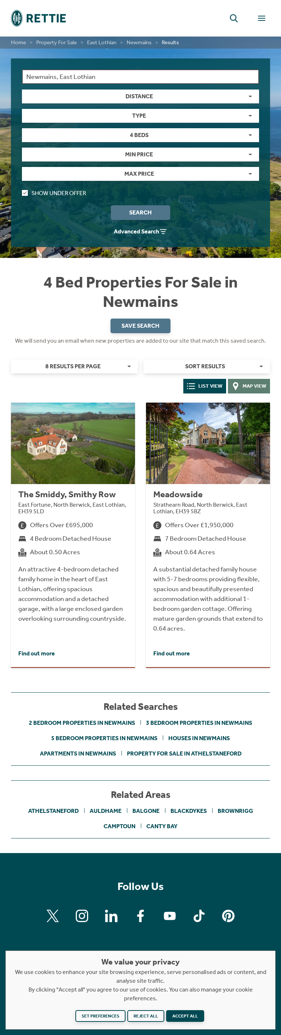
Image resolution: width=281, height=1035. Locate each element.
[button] (233, 18)
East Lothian (101, 42)
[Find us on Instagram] (82, 916)
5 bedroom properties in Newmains (104, 738)
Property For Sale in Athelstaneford (184, 753)
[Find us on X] (52, 916)
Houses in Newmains (199, 738)
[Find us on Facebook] (140, 916)
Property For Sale (56, 42)
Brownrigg (235, 810)
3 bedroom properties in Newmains (199, 722)
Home (18, 42)
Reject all (146, 1016)
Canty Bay (161, 826)
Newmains (139, 42)
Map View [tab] (254, 386)
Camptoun (119, 826)
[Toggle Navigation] (261, 18)
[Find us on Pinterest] (228, 916)
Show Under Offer (58, 193)
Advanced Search (136, 231)
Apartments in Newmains (78, 753)
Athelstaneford (53, 810)
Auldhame (105, 810)
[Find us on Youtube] (170, 916)
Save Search (140, 325)
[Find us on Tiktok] (199, 916)
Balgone (146, 810)
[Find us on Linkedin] (111, 916)
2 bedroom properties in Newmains (82, 722)
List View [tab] (210, 386)
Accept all (185, 1016)
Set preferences (100, 1016)
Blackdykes (189, 810)
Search (140, 212)
